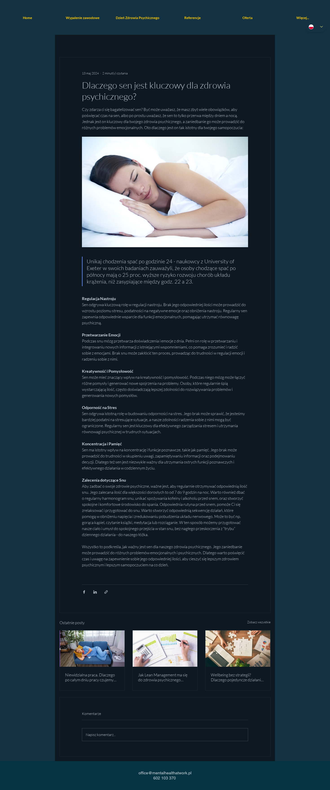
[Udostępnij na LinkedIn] (95, 592)
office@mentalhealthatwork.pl (165, 773)
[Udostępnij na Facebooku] (84, 592)
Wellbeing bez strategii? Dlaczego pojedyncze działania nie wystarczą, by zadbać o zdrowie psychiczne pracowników (237, 677)
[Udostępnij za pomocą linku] (106, 592)
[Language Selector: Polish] (316, 27)
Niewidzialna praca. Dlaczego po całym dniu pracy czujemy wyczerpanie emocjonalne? (90, 677)
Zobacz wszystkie (259, 622)
